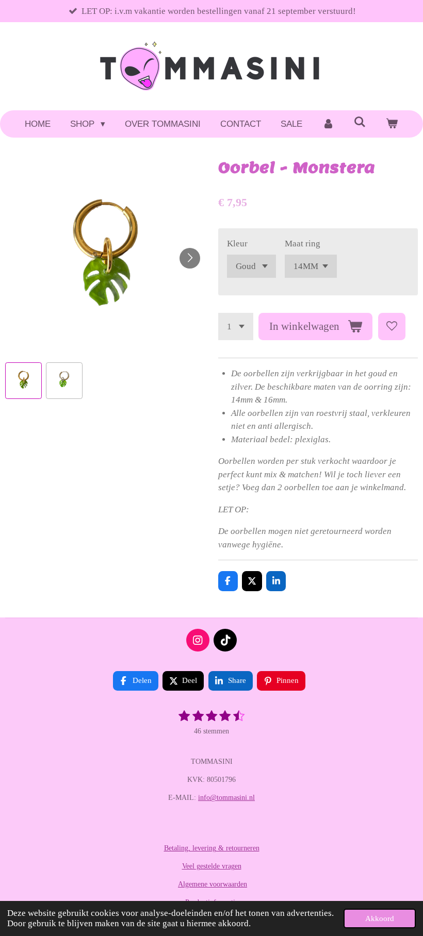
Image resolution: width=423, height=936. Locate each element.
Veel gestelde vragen (211, 866)
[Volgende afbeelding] (190, 258)
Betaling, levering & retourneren (211, 848)
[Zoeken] (360, 122)
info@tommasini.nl (226, 797)
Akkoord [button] (379, 918)
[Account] (328, 124)
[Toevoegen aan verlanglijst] (391, 326)
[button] (23, 380)
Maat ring (302, 243)
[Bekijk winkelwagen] (392, 124)
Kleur (237, 243)
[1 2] (235, 326)
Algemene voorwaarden (212, 884)
